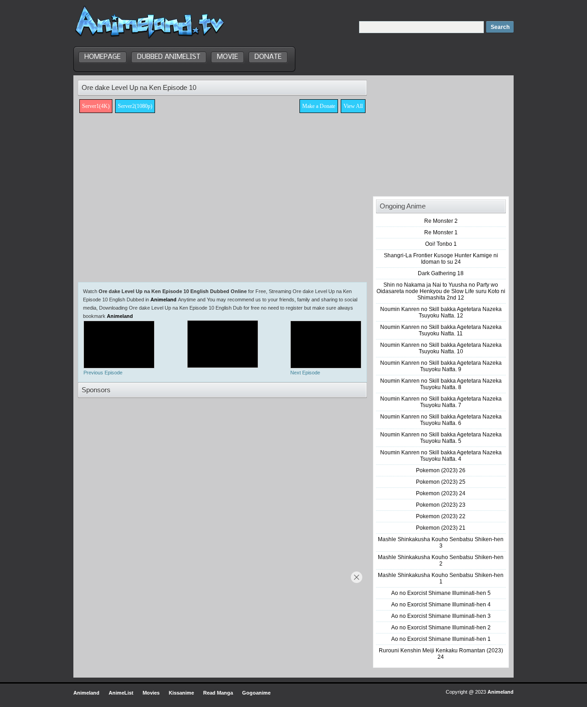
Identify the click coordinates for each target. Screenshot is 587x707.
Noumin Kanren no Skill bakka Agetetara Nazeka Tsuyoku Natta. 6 (441, 419)
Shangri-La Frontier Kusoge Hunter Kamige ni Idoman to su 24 (441, 258)
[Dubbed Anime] (149, 38)
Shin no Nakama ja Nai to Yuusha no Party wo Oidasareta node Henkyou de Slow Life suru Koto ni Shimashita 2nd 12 (441, 291)
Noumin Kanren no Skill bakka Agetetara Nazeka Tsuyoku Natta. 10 (441, 348)
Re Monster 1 (441, 232)
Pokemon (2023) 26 (440, 470)
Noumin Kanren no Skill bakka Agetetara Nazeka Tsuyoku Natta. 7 (441, 402)
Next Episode (305, 372)
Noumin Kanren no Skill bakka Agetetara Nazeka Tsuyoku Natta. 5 (441, 437)
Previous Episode (102, 372)
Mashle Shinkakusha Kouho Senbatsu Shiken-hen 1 (441, 578)
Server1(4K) (96, 106)
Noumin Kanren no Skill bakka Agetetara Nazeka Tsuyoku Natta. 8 (441, 384)
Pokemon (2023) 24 (440, 493)
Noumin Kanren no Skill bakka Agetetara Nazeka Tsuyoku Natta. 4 (441, 455)
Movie (227, 57)
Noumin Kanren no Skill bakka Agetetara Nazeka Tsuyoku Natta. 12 (441, 312)
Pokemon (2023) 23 (440, 505)
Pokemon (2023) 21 (440, 528)
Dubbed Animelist (168, 57)
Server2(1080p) (135, 106)
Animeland (163, 299)
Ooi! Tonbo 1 (441, 244)
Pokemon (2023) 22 (440, 516)
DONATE (268, 57)
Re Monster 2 (441, 221)
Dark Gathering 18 (441, 273)
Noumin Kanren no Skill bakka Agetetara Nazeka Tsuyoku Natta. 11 (441, 330)
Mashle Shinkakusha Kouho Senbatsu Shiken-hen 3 (441, 542)
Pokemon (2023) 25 (440, 482)
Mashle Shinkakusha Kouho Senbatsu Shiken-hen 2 (441, 560)
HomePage (102, 57)
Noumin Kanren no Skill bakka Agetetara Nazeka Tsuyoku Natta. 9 (441, 366)
